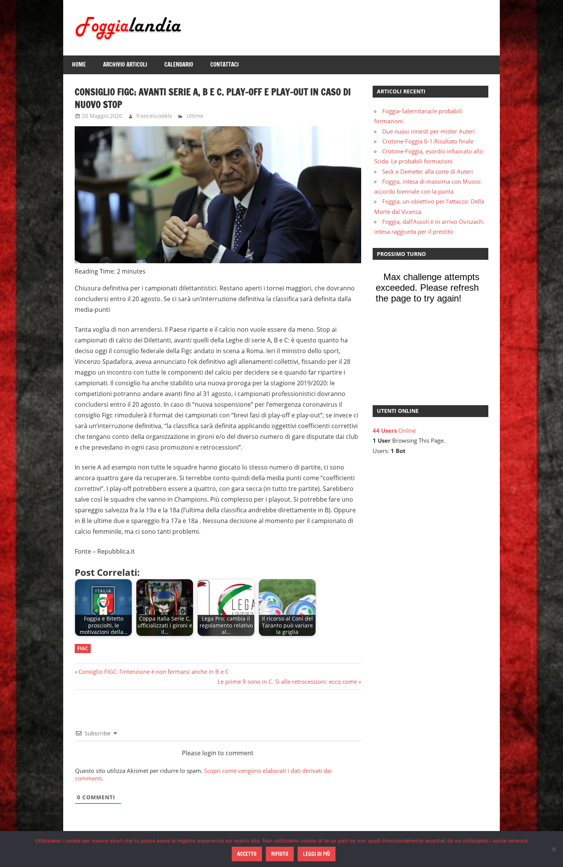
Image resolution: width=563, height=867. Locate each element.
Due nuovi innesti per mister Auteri (428, 131)
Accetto (247, 854)
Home (79, 64)
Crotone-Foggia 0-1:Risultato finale (427, 141)
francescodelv (154, 115)
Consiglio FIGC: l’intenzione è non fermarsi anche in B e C (153, 671)
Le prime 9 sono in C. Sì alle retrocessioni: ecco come (287, 681)
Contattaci (224, 64)
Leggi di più (316, 854)
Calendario (178, 64)
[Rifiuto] (553, 849)
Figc (82, 648)
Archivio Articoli (125, 64)
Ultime (195, 115)
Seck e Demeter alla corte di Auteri (427, 171)
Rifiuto (279, 854)
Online (394, 430)
